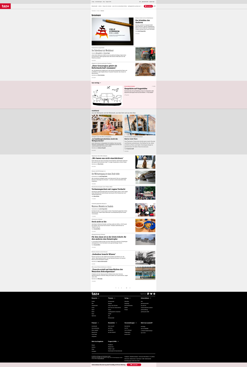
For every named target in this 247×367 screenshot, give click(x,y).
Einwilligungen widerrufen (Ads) (132, 360)
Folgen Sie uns (143, 293)
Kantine (93, 347)
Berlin (93, 311)
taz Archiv (143, 332)
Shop (93, 349)
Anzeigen (94, 351)
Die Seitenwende (128, 305)
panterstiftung (144, 309)
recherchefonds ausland (147, 307)
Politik (93, 301)
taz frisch (110, 328)
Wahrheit (94, 315)
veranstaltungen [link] (98, 1)
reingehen (94, 336)
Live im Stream (128, 330)
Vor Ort (126, 328)
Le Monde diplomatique (146, 330)
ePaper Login (111, 349)
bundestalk (94, 326)
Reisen (93, 345)
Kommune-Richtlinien (144, 356)
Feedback (110, 344)
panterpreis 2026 (145, 311)
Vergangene (127, 332)
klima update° (95, 330)
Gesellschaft (95, 305)
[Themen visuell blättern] (142, 6)
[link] (95, 6)
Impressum (139, 358)
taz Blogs (143, 326)
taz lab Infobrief (112, 332)
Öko (93, 303)
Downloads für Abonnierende (115, 351)
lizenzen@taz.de (101, 358)
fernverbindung (95, 328)
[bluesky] (151, 294)
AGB (143, 358)
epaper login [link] (151, 1)
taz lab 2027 (127, 334)
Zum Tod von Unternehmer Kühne (114, 308)
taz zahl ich (143, 305)
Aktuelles (126, 301)
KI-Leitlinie (152, 356)
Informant (126, 358)
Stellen (126, 307)
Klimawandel (111, 301)
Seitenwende (148, 358)
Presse (126, 309)
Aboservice (111, 346)
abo (142, 301)
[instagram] (154, 294)
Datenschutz (133, 358)
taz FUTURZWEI (144, 328)
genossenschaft (145, 303)
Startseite (94, 10)
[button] (155, 6)
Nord (98, 10)
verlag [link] (93, 1)
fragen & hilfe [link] (108, 1)
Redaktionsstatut (134, 356)
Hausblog (126, 303)
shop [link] (104, 1)
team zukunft (111, 326)
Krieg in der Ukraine (113, 305)
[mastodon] (148, 294)
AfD (109, 315)
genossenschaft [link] (145, 1)
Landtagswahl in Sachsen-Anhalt (114, 312)
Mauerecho (94, 332)
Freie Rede (94, 334)
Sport (93, 309)
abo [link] (140, 1)
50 (126, 287)
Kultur (93, 307)
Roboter (110, 303)
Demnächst (127, 326)
